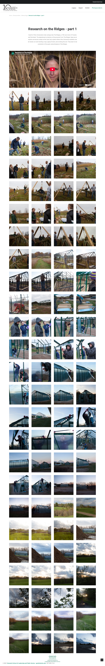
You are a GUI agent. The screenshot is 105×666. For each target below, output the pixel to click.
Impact (81, 8)
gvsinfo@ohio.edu (41, 663)
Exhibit (87, 8)
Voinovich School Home (97, 1)
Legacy (74, 8)
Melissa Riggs (24, 15)
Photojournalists (97, 8)
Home (10, 15)
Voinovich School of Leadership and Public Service (21, 663)
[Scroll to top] (102, 660)
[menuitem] (97, 2)
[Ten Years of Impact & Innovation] (10, 8)
